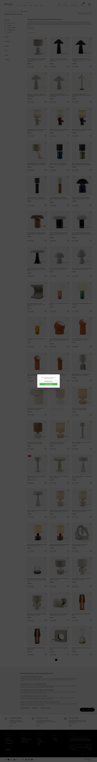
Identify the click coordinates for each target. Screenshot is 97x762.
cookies (46, 377)
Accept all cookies (48, 384)
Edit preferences (48, 381)
